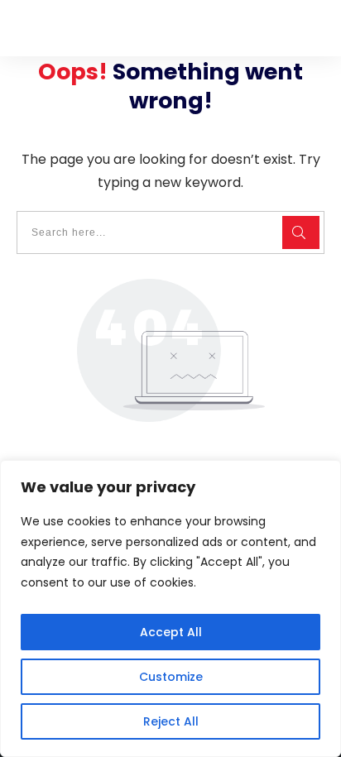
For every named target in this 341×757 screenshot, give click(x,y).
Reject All (171, 721)
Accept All (171, 632)
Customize (171, 676)
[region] (170, 608)
